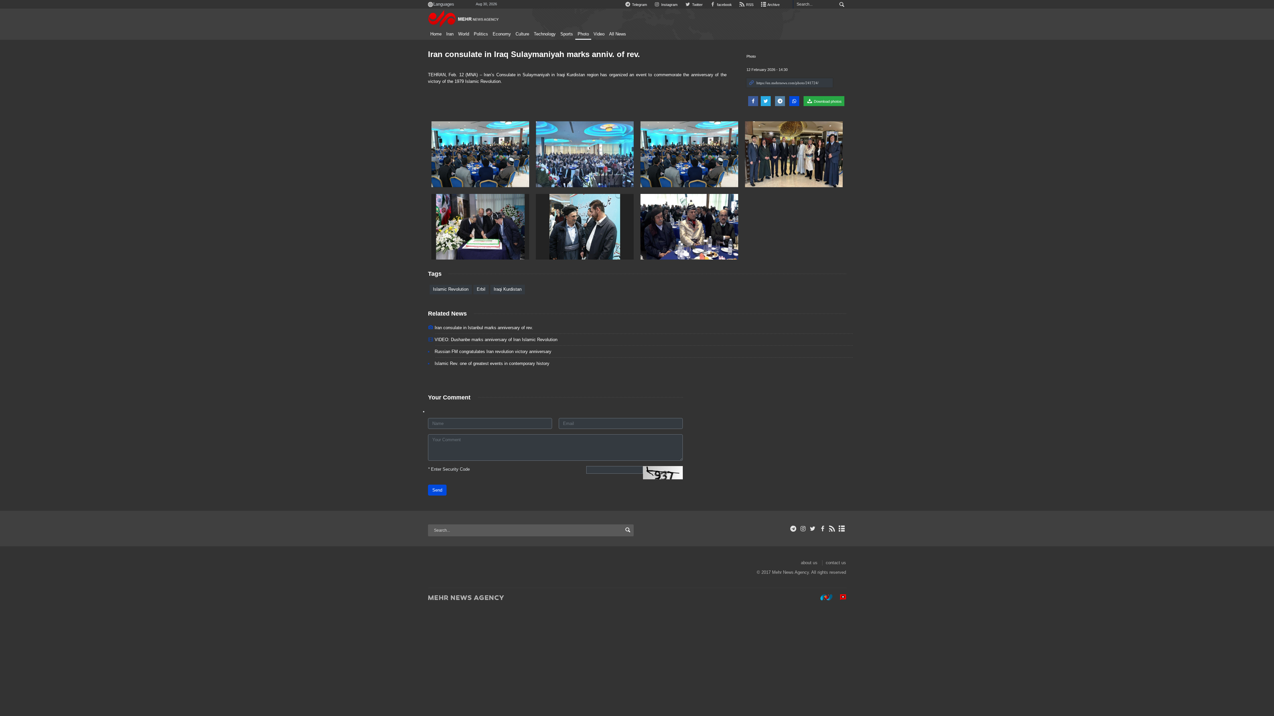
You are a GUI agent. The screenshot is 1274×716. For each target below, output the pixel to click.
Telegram (639, 5)
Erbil (481, 289)
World (463, 34)
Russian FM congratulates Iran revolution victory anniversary (493, 351)
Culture (522, 34)
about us (809, 562)
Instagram (668, 5)
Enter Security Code (449, 469)
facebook (724, 5)
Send (437, 490)
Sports (566, 34)
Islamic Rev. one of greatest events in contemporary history (492, 363)
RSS (749, 5)
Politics (481, 34)
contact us (836, 562)
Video (599, 34)
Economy (502, 34)
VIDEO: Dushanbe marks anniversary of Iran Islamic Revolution (496, 339)
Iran (450, 34)
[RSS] (832, 528)
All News (617, 34)
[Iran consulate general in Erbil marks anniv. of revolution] (480, 154)
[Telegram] (793, 528)
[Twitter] (813, 528)
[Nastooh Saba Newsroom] (823, 597)
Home (436, 34)
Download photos (827, 101)
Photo (583, 34)
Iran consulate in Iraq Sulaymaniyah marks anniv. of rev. (534, 54)
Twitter (696, 5)
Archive (773, 5)
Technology (545, 34)
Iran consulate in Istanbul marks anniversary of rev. (484, 327)
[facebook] (822, 528)
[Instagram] (803, 528)
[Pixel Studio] (839, 597)
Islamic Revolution (450, 289)
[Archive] (842, 528)
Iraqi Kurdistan (508, 289)
